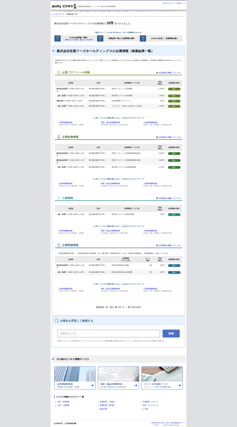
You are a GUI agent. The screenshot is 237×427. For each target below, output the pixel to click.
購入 (174, 89)
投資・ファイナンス (150, 405)
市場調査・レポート (150, 402)
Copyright (156, 425)
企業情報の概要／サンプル (170, 73)
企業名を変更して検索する (76, 320)
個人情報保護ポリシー (177, 423)
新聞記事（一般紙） (108, 402)
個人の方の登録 (73, 40)
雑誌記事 (103, 409)
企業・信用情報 (63, 402)
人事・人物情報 (63, 405)
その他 (145, 409)
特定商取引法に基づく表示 (160, 423)
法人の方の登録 (87, 40)
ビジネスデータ (58, 14)
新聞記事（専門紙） (108, 405)
